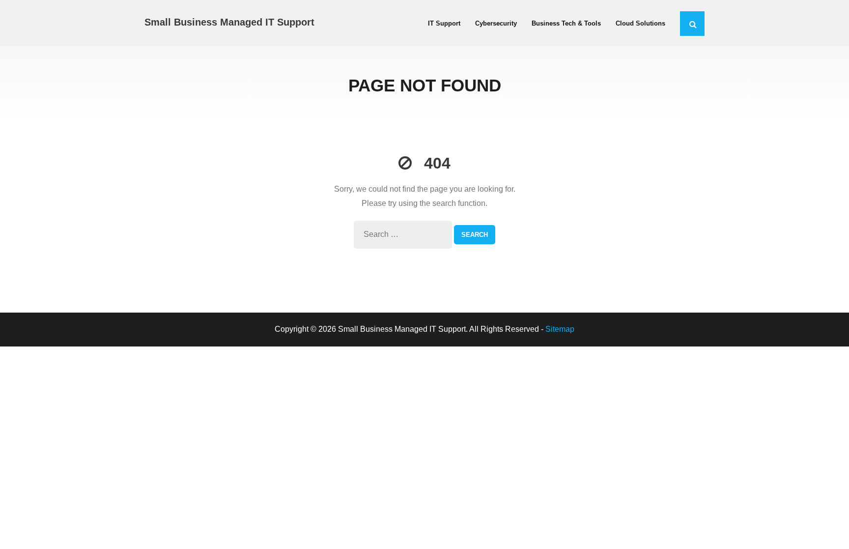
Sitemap (559, 329)
